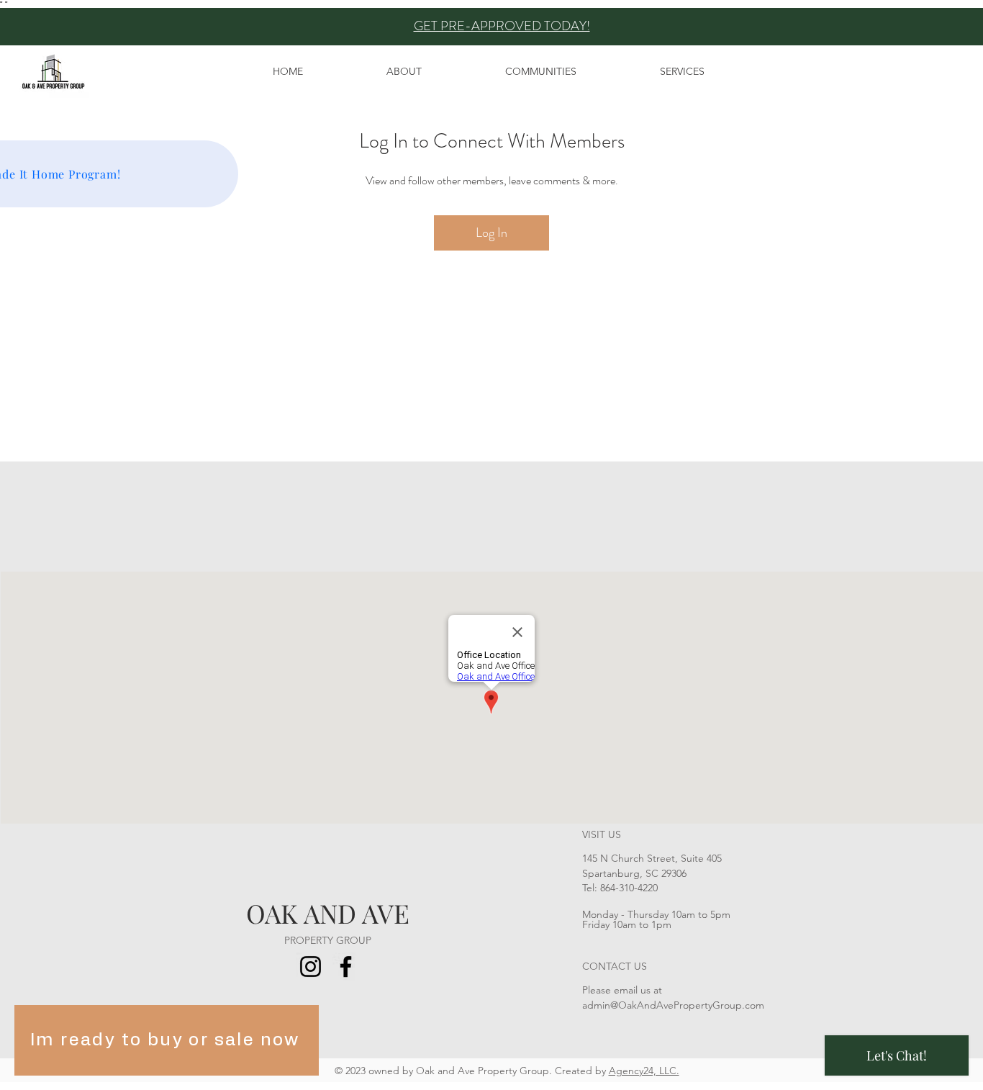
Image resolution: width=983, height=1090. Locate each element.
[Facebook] (346, 966)
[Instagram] (310, 966)
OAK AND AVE (327, 913)
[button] (540, 71)
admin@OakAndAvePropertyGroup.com (673, 1005)
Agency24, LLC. (644, 1070)
